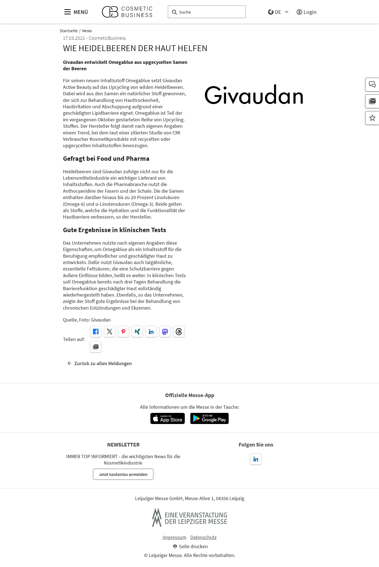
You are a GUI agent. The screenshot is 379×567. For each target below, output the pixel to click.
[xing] (137, 331)
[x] (109, 331)
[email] (95, 346)
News (87, 30)
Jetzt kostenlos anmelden (123, 474)
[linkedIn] (151, 331)
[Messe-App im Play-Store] (209, 418)
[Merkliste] (372, 118)
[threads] (179, 331)
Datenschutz (203, 537)
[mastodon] (165, 331)
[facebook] (95, 331)
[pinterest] (123, 331)
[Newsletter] (372, 101)
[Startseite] (129, 12)
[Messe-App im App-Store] (167, 418)
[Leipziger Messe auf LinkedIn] (255, 459)
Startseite (69, 30)
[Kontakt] (372, 85)
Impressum (174, 537)
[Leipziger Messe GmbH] (189, 517)
